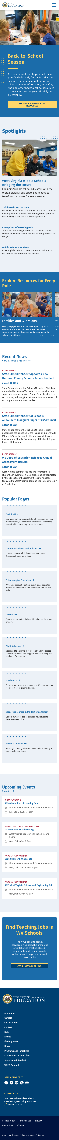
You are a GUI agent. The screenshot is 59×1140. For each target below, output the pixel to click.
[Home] (23, 998)
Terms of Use (25, 1120)
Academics (11, 680)
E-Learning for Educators (18, 580)
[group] (27, 314)
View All (6, 791)
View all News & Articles (14, 360)
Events (7, 1036)
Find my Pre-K (11, 1041)
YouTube (16, 1082)
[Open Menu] (54, 5)
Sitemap (21, 1125)
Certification (12, 514)
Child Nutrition (13, 646)
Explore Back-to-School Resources (32, 104)
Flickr (27, 1082)
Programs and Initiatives (16, 1051)
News (7, 1046)
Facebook (6, 1082)
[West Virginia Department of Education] (13, 5)
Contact (8, 1027)
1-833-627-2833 (14, 1104)
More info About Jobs (29, 966)
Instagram (22, 1082)
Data (6, 1032)
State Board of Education (17, 1055)
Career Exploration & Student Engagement (27, 712)
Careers (10, 614)
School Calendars (15, 743)
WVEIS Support (11, 1065)
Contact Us (7, 1125)
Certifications (11, 1022)
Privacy (38, 1120)
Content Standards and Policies (22, 548)
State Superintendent (15, 1060)
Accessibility (8, 1120)
